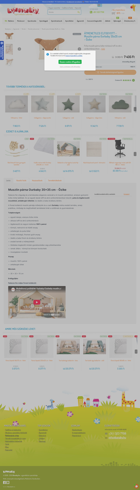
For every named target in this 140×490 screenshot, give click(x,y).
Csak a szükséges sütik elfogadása (70, 67)
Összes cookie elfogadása (70, 61)
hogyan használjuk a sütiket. (74, 56)
